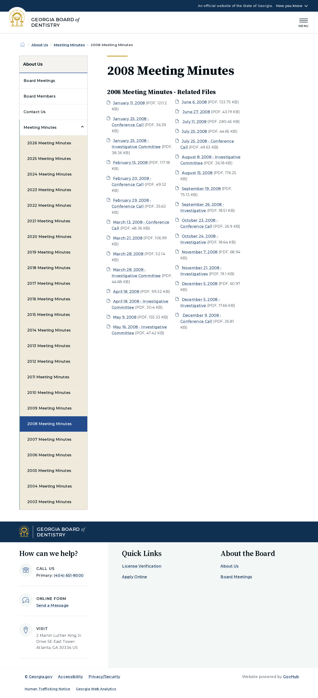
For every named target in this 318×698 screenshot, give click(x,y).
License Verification (141, 566)
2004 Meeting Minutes (49, 486)
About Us (39, 45)
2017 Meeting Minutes (48, 283)
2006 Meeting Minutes (49, 455)
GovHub (291, 676)
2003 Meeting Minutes (49, 502)
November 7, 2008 (200, 252)
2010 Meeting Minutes (49, 392)
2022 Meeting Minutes (49, 205)
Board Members (40, 96)
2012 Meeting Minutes (48, 361)
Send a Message (52, 605)
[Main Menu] (303, 22)
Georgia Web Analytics (96, 689)
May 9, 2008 (125, 317)
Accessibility (70, 676)
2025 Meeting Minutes (49, 158)
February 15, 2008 (130, 162)
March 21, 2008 (127, 238)
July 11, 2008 (194, 121)
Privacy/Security (104, 676)
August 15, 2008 (197, 173)
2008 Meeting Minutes (49, 424)
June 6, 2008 (194, 102)
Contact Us (35, 112)
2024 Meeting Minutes (49, 174)
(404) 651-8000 (69, 575)
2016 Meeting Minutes (48, 299)
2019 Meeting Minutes (49, 252)
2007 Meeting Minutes (49, 439)
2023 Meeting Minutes (49, 190)
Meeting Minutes (69, 45)
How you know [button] (289, 6)
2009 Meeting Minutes (49, 408)
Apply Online (134, 577)
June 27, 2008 (196, 112)
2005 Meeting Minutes (49, 470)
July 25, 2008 (194, 131)
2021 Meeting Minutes (48, 221)
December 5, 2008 (200, 283)
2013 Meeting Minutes (48, 346)
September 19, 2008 (201, 188)
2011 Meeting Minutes (48, 377)
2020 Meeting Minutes (49, 236)
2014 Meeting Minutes (49, 330)
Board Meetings (39, 80)
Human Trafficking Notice (47, 689)
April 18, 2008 (126, 291)
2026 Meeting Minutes (49, 143)
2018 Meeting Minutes (49, 268)
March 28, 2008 (128, 254)
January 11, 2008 (129, 103)
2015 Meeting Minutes (48, 314)
